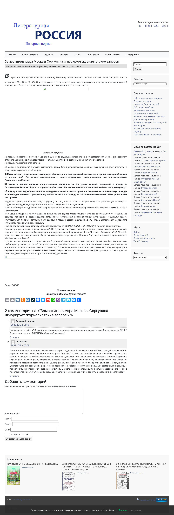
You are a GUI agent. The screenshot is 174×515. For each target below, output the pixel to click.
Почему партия (149, 206)
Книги (77, 54)
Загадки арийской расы (153, 160)
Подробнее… (136, 510)
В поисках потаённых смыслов (149, 116)
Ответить (14, 337)
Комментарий (12, 413)
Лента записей (112, 54)
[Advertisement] (20, 8)
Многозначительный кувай (146, 166)
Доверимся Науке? (150, 200)
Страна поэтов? (149, 188)
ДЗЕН (165, 26)
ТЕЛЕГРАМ (151, 26)
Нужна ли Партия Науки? (146, 104)
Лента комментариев (144, 238)
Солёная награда (142, 101)
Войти (136, 232)
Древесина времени (143, 119)
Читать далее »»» (28, 467)
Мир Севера (92, 54)
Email (8, 424)
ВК (139, 26)
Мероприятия (132, 54)
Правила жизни (149, 172)
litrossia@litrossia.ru (22, 499)
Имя (8, 418)
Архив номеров (30, 54)
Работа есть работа (143, 107)
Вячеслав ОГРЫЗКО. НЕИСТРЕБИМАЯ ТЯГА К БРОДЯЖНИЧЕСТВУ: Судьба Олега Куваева (141, 466)
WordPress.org (140, 241)
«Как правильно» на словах (147, 134)
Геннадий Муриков (143, 151)
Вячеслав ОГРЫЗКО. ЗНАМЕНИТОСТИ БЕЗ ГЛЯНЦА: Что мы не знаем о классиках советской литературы (86, 466)
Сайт (7, 429)
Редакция (48, 54)
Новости (64, 54)
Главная (12, 54)
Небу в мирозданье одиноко (147, 98)
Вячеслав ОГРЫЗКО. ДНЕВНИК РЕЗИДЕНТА (32, 463)
